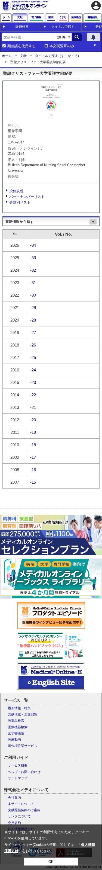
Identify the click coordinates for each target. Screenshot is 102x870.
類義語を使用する (21, 46)
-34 (33, 245)
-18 (33, 444)
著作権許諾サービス (22, 746)
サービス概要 (17, 765)
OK (51, 862)
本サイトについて (21, 804)
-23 (33, 382)
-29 (33, 307)
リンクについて (19, 816)
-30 (33, 295)
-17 (33, 457)
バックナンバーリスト (27, 197)
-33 (33, 257)
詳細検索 (22, 26)
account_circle (96, 5)
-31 (33, 282)
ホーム (7, 56)
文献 (23, 56)
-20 (33, 420)
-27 (33, 332)
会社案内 (14, 798)
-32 (33, 270)
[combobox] (27, 37)
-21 (33, 407)
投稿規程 (16, 191)
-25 (33, 357)
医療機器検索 (17, 727)
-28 (33, 320)
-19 (33, 432)
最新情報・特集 (19, 708)
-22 (33, 395)
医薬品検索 (16, 721)
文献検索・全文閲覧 (22, 714)
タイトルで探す (62, 26)
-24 (33, 370)
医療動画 (14, 739)
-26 (33, 345)
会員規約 (14, 823)
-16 (33, 469)
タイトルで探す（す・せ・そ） (58, 56)
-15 (33, 482)
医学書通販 (16, 733)
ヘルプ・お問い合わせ (24, 772)
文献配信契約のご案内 (24, 810)
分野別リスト (19, 202)
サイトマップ (17, 778)
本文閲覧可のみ (62, 46)
